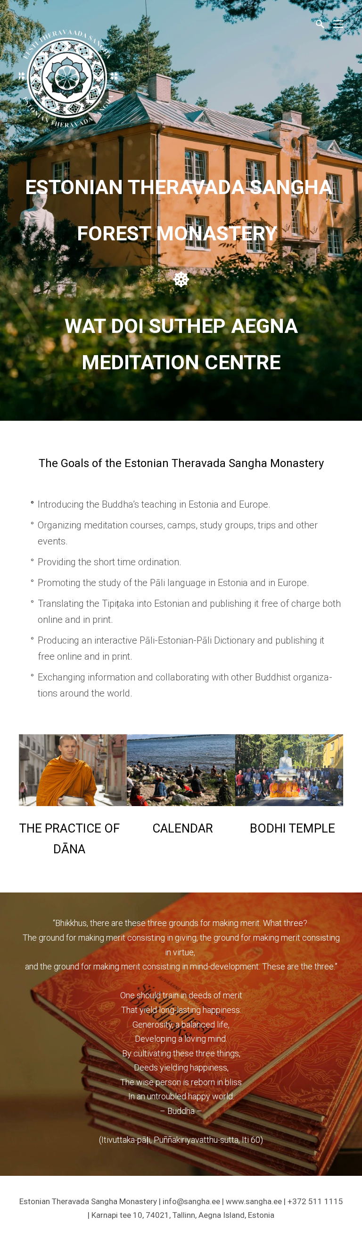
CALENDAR (182, 828)
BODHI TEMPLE (292, 828)
